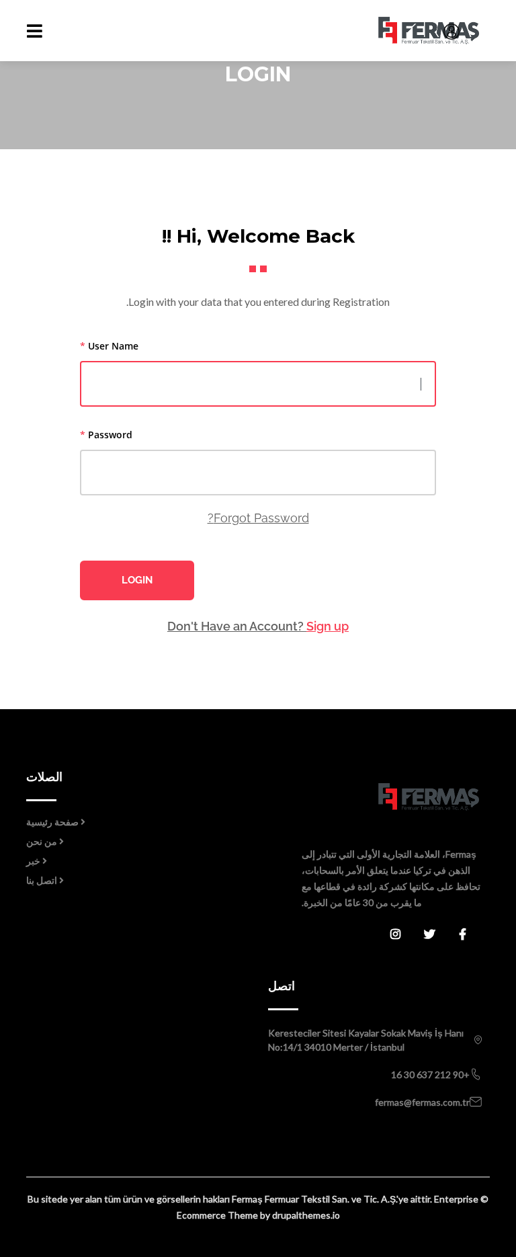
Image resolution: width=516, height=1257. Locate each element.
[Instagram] (407, 935)
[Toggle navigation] (34, 31)
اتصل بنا (41, 880)
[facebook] (474, 935)
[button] (448, 31)
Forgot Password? (258, 518)
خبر (33, 860)
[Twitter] (441, 935)
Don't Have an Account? (258, 626)
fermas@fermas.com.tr (422, 1102)
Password (106, 434)
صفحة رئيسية (52, 821)
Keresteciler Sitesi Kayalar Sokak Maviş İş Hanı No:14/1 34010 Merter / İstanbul (366, 1040)
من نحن (41, 841)
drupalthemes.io (306, 1215)
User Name (109, 345)
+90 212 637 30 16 (430, 1074)
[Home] (373, 796)
